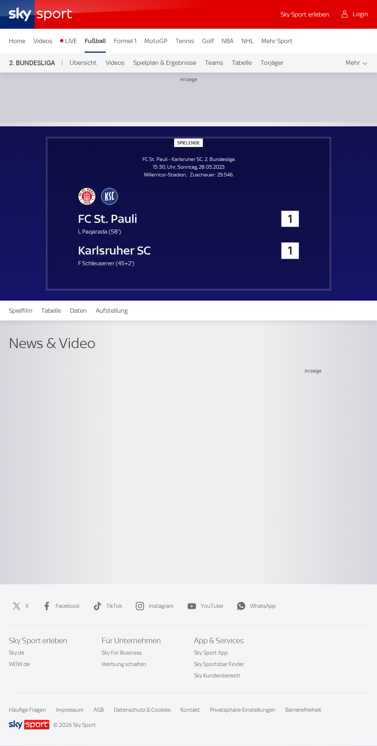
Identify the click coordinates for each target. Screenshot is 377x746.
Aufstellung (112, 310)
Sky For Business (122, 652)
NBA (227, 41)
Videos (43, 41)
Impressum (70, 710)
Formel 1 (125, 41)
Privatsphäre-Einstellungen (242, 710)
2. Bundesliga (32, 63)
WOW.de (19, 664)
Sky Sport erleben (305, 14)
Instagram (161, 606)
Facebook (68, 606)
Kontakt (190, 710)
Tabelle (242, 62)
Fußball (95, 41)
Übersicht (83, 62)
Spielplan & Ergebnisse (164, 62)
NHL (248, 41)
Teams (214, 62)
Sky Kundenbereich (217, 675)
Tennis (185, 41)
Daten (78, 310)
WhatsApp (263, 606)
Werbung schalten (124, 664)
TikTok (114, 606)
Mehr (353, 62)
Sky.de (16, 652)
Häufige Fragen (27, 710)
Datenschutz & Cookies (142, 710)
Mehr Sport (277, 41)
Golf (208, 41)
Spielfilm (20, 310)
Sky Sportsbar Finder (219, 664)
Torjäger (272, 62)
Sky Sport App (211, 652)
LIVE (71, 41)
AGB (99, 710)
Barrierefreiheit (303, 710)
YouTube (212, 606)
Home (17, 41)
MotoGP (156, 41)
